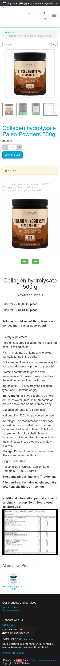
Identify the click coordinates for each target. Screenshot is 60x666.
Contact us (7, 624)
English (20, 652)
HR (24, 261)
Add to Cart (12, 155)
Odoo (19, 660)
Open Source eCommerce (43, 660)
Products (9, 32)
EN (35, 261)
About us (28, 639)
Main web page (10, 607)
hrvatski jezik (8, 652)
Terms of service (10, 610)
